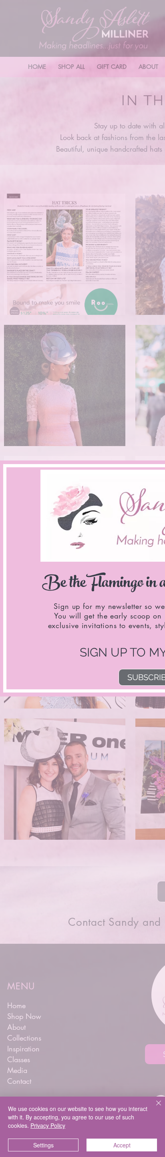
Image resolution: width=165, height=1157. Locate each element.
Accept (122, 1145)
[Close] (153, 1107)
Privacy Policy (47, 1125)
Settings (43, 1145)
